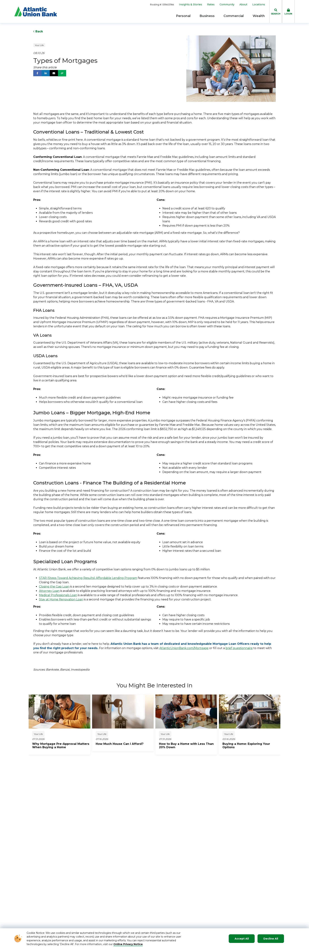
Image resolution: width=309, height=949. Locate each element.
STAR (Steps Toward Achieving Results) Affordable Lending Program (88, 578)
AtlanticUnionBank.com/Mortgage (184, 648)
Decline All (270, 938)
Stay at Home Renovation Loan (61, 599)
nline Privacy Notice (129, 944)
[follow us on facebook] (37, 73)
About (243, 4)
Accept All (242, 938)
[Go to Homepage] (35, 11)
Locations (258, 4)
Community (227, 4)
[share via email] (54, 73)
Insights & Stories (190, 4)
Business (207, 16)
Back (39, 31)
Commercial (234, 16)
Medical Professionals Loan (58, 595)
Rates (211, 4)
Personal (183, 16)
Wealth (259, 16)
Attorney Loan (49, 591)
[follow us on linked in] (45, 73)
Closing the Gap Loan (54, 586)
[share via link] (62, 73)
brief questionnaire (239, 648)
